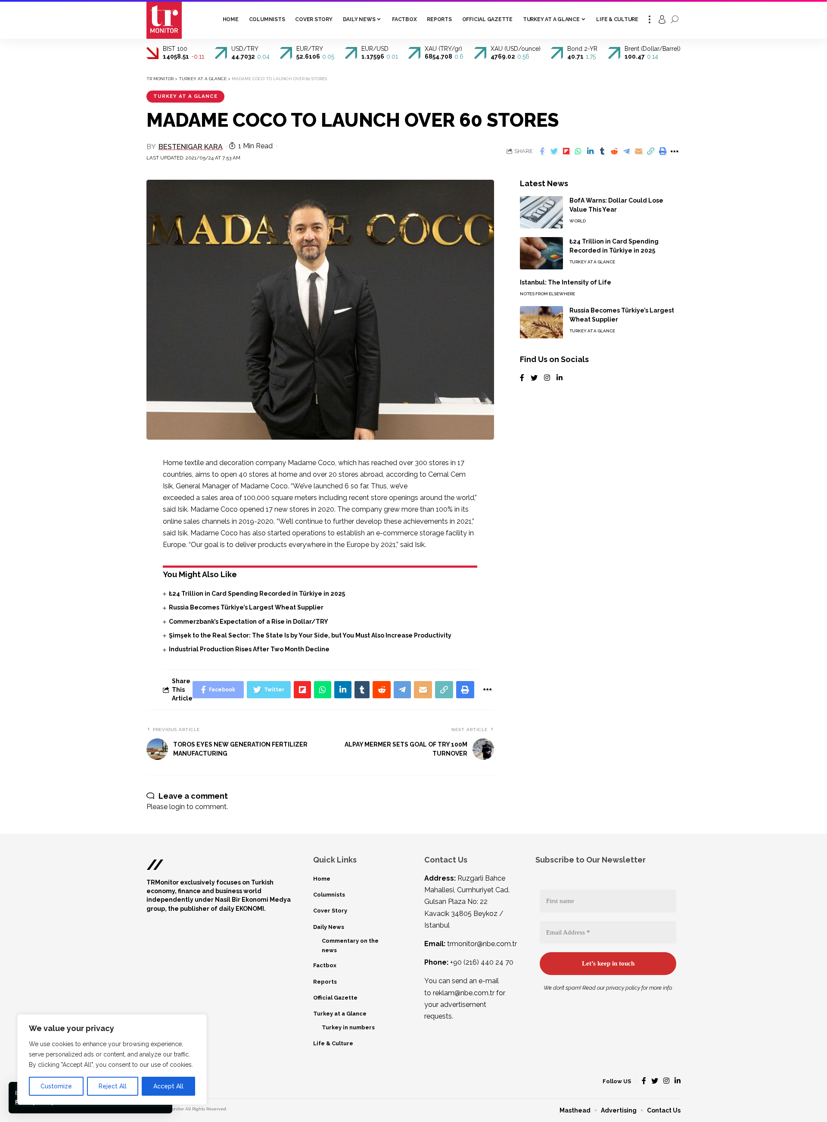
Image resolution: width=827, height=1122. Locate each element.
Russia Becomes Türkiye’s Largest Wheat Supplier (246, 607)
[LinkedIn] (560, 378)
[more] (650, 19)
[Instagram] (547, 378)
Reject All (113, 1086)
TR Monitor (172, 1108)
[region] (112, 1059)
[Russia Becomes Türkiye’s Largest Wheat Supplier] (541, 322)
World (577, 221)
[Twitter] (534, 378)
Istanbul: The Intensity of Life (565, 282)
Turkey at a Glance (185, 96)
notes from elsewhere (547, 293)
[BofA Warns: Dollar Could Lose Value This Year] (541, 212)
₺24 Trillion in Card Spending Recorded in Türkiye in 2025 (257, 593)
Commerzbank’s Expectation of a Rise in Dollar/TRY (248, 621)
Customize (56, 1086)
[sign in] (662, 19)
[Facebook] (522, 378)
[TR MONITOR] (164, 19)
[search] (674, 19)
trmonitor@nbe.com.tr (482, 944)
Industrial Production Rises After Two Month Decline (249, 649)
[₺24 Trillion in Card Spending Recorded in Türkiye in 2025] (541, 253)
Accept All (168, 1086)
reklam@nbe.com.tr (463, 993)
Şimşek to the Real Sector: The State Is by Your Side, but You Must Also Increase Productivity (310, 635)
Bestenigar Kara (191, 147)
